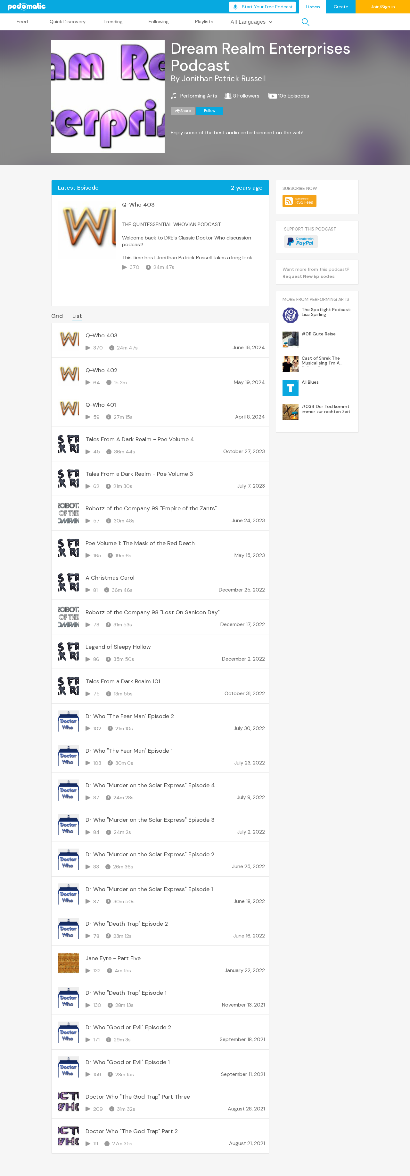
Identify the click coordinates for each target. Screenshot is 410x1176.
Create (341, 7)
